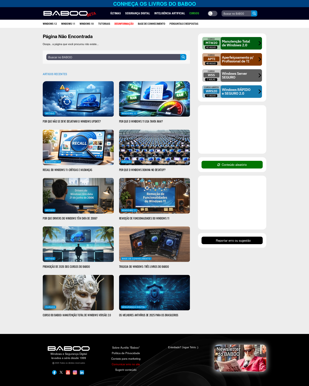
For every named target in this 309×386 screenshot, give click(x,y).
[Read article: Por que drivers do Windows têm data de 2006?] (78, 195)
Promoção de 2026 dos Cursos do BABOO (66, 266)
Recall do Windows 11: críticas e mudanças (67, 170)
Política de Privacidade (126, 353)
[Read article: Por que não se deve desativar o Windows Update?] (78, 99)
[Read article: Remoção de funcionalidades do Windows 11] (154, 195)
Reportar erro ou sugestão (233, 240)
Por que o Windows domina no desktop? (142, 170)
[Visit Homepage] (69, 13)
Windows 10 (87, 23)
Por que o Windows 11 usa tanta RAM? (141, 121)
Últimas (115, 13)
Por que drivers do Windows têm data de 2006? (70, 218)
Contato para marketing (126, 358)
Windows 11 (68, 23)
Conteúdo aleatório (234, 164)
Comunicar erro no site (126, 364)
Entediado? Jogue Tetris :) (183, 347)
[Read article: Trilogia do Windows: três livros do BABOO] (154, 244)
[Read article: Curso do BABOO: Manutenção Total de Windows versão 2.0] (78, 292)
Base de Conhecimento (151, 23)
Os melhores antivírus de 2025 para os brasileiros (148, 315)
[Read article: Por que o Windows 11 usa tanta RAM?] (154, 99)
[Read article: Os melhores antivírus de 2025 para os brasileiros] (154, 292)
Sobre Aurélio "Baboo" (126, 347)
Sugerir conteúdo (126, 370)
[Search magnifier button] (254, 13)
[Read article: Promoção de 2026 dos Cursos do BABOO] (78, 244)
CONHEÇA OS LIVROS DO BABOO (154, 3)
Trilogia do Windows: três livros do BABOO (144, 266)
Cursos (50, 307)
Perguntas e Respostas (184, 23)
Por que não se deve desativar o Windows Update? (72, 121)
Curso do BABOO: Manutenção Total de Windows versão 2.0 (77, 315)
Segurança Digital (137, 13)
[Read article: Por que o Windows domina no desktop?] (154, 147)
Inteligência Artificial (169, 13)
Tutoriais (104, 23)
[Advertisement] (232, 130)
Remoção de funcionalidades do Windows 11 (144, 218)
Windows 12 (50, 23)
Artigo (50, 113)
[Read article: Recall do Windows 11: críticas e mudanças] (78, 147)
